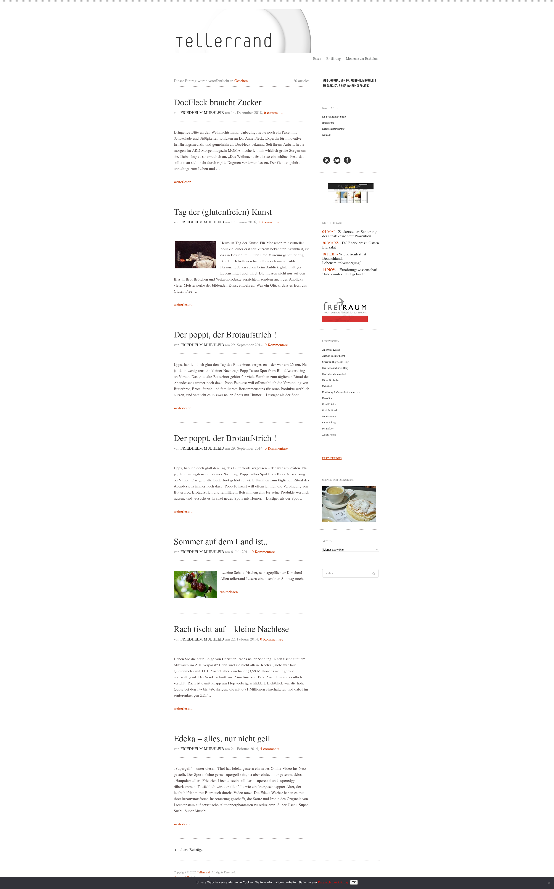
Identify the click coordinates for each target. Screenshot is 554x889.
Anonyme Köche (331, 349)
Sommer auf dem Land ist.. (221, 541)
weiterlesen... (184, 181)
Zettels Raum (329, 434)
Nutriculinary (329, 416)
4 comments (269, 748)
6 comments (273, 112)
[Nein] (548, 883)
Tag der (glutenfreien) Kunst (223, 211)
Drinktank (327, 386)
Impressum (328, 122)
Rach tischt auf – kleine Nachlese (231, 628)
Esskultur (327, 398)
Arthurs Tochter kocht (333, 355)
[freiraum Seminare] (350, 309)
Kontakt (326, 134)
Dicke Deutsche (330, 380)
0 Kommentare (276, 344)
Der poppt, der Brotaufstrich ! (225, 334)
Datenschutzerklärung (333, 128)
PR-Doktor (327, 428)
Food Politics (329, 404)
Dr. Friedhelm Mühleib (334, 116)
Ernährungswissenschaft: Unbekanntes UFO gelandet (350, 271)
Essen (317, 58)
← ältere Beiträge (189, 849)
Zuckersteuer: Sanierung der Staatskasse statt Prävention (349, 233)
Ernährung (333, 58)
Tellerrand (203, 872)
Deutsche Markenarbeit (334, 374)
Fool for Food (329, 410)
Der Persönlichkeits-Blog (335, 367)
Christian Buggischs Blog (335, 361)
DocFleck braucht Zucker (217, 102)
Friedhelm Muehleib (202, 112)
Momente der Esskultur (362, 58)
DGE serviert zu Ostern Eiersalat (350, 245)
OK (354, 882)
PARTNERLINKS (332, 458)
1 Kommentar (269, 221)
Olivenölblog (329, 422)
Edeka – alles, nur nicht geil (222, 738)
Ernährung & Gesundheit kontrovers (341, 392)
